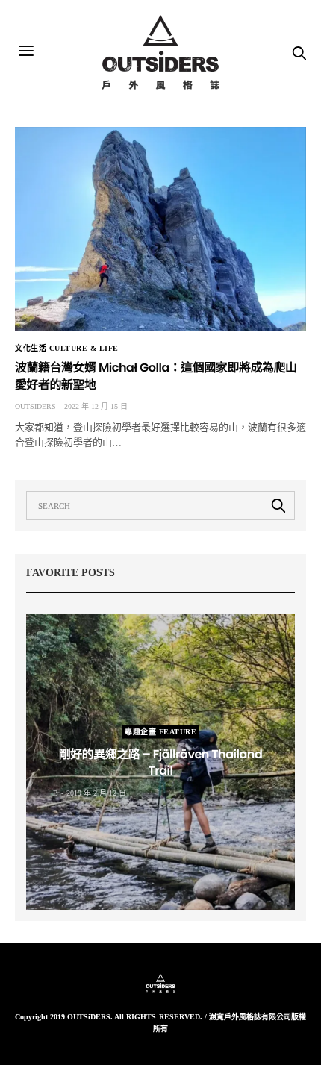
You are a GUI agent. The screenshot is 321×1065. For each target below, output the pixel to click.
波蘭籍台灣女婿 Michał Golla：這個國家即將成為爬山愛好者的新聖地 (156, 376)
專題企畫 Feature (160, 731)
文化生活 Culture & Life (67, 348)
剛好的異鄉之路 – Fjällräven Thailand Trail (161, 761)
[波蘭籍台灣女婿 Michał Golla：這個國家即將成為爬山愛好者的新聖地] (160, 229)
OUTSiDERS (35, 406)
